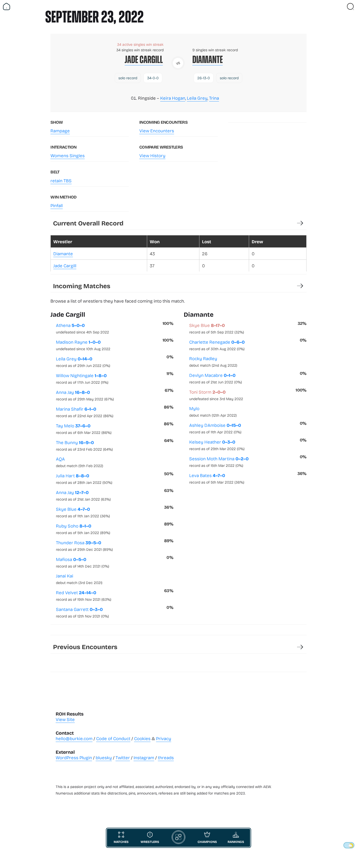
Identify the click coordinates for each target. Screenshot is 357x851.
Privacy (163, 738)
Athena (82, 328)
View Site (65, 719)
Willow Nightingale (82, 378)
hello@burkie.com (74, 738)
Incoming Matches (81, 286)
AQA (79, 462)
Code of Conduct (113, 738)
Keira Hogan (172, 98)
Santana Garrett (82, 612)
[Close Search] (350, 6)
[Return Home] (6, 6)
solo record (127, 78)
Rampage (60, 130)
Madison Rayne (83, 344)
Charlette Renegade (217, 344)
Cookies (142, 738)
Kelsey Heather (217, 444)
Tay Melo (84, 428)
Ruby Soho (83, 528)
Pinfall (56, 205)
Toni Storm (216, 394)
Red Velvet (83, 595)
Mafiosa (82, 562)
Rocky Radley (213, 361)
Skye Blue (83, 512)
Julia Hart (84, 478)
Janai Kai (79, 578)
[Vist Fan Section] (341, 6)
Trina (214, 98)
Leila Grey (197, 98)
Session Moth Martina (219, 461)
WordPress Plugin (74, 757)
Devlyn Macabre (215, 378)
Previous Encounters (85, 646)
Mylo (213, 411)
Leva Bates (216, 478)
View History (152, 155)
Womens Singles (67, 155)
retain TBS (61, 180)
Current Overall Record (88, 223)
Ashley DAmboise (215, 428)
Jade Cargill (144, 59)
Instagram (144, 757)
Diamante (207, 59)
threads (166, 757)
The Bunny (84, 445)
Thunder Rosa (84, 545)
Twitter (123, 757)
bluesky (104, 757)
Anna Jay (85, 395)
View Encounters (156, 130)
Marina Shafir (84, 411)
